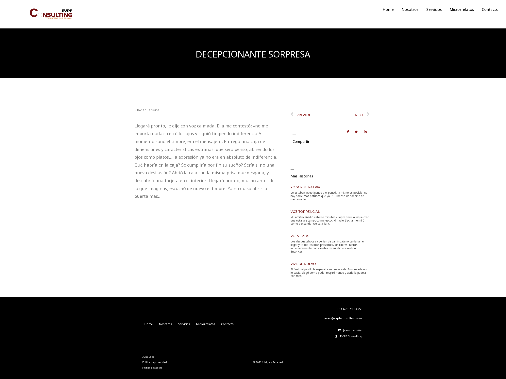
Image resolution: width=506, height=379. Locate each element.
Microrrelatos (461, 9)
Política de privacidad (154, 362)
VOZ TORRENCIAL (305, 212)
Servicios (434, 9)
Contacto (490, 9)
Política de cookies (152, 367)
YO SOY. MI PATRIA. (306, 187)
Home (388, 9)
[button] (343, 318)
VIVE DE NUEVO (303, 264)
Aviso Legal (148, 356)
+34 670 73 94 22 (349, 308)
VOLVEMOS (300, 236)
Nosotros (409, 9)
